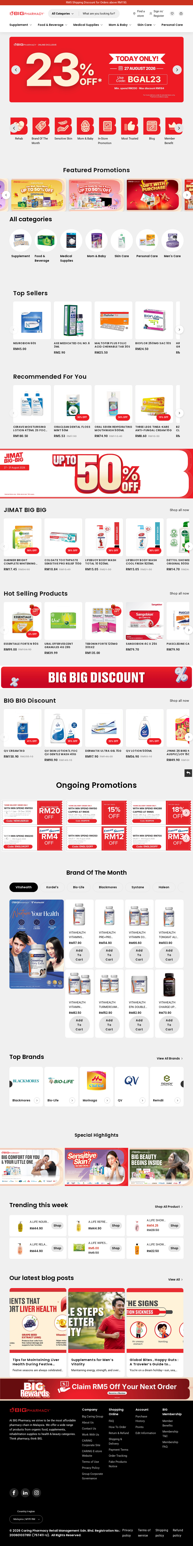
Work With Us (90, 1434)
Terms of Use (90, 1461)
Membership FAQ (170, 1444)
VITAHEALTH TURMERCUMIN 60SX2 (109, 1005)
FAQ (111, 1421)
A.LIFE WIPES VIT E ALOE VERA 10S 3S (97, 1243)
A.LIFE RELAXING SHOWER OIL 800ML (39, 1244)
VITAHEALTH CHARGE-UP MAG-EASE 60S (168, 1005)
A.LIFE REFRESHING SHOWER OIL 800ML (97, 1222)
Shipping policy (161, 1533)
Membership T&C (170, 1434)
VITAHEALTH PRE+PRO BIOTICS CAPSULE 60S (108, 935)
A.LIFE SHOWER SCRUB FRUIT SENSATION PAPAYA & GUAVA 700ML (156, 1244)
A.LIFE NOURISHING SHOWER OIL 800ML (39, 1222)
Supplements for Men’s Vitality (92, 1362)
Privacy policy (127, 1533)
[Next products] (179, 329)
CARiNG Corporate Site (91, 1443)
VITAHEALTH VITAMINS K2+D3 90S (77, 935)
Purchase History (141, 1419)
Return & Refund (119, 1433)
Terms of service (144, 1533)
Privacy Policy (91, 1468)
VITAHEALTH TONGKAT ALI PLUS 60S (167, 935)
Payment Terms (118, 1449)
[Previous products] (13, 329)
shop (57, 1226)
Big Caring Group (92, 1416)
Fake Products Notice (118, 1464)
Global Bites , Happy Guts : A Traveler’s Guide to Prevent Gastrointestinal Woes (154, 1362)
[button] (20, 25)
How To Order (117, 1427)
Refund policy (178, 1533)
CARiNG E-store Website (92, 1453)
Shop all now (179, 510)
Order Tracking (118, 1455)
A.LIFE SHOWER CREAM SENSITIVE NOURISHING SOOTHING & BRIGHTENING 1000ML (156, 1220)
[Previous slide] (6, 195)
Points (140, 1427)
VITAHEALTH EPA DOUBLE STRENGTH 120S (137, 1005)
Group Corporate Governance (92, 1476)
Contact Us (89, 1428)
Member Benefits (167, 1423)
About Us (88, 1422)
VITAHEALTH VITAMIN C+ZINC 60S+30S (77, 1005)
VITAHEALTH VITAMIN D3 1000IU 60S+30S (139, 935)
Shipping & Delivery (115, 1441)
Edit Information (146, 1433)
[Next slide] (187, 195)
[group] (20, 245)
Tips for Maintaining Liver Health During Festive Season (36, 1362)
